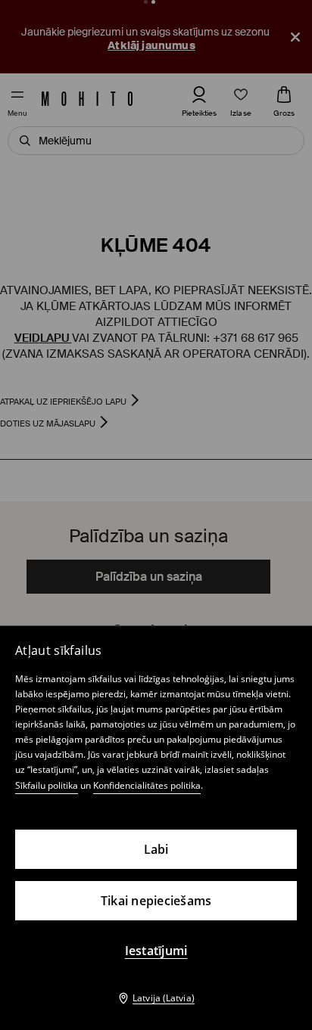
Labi (156, 849)
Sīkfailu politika (46, 785)
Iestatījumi (156, 950)
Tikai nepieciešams (156, 900)
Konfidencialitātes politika (147, 785)
